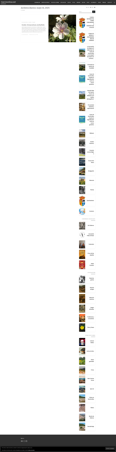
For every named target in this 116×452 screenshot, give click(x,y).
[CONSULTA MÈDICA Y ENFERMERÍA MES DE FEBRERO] (82, 37)
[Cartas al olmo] (82, 351)
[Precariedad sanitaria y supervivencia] (82, 107)
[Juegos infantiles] (82, 309)
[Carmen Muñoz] (82, 342)
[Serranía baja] (82, 427)
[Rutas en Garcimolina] (82, 398)
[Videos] (82, 408)
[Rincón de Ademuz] (82, 417)
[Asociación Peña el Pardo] (82, 235)
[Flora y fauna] (82, 327)
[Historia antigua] (82, 289)
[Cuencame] (82, 244)
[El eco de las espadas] (82, 254)
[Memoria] (82, 181)
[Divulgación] (82, 171)
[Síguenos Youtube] (94, 7)
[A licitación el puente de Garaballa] (82, 67)
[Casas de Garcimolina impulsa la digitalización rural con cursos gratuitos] (82, 79)
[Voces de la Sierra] (82, 162)
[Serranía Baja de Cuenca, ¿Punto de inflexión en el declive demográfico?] (82, 95)
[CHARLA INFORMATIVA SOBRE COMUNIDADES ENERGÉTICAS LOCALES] (82, 22)
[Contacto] (82, 211)
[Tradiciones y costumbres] (82, 318)
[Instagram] (92, 7)
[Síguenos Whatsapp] (88, 7)
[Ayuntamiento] (82, 200)
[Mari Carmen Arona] (82, 380)
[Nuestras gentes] (82, 279)
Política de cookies (31, 450)
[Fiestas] (82, 190)
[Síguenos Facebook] (90, 7)
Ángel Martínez (25, 34)
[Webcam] (82, 133)
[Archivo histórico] (82, 143)
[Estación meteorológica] (82, 152)
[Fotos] (82, 370)
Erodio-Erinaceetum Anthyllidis (33, 25)
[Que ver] (82, 389)
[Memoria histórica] (82, 298)
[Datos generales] (82, 361)
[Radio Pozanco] (82, 264)
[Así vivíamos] (82, 226)
